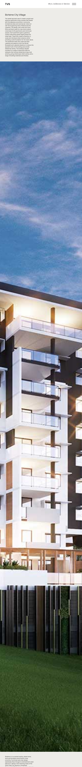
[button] (74, 4)
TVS (7, 4)
